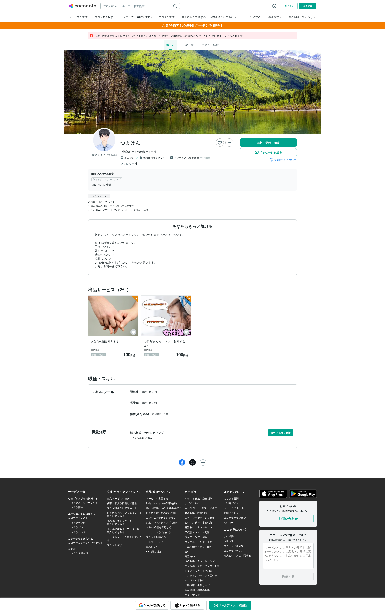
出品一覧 (188, 45)
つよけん (130, 142)
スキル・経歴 (210, 45)
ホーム (170, 45)
